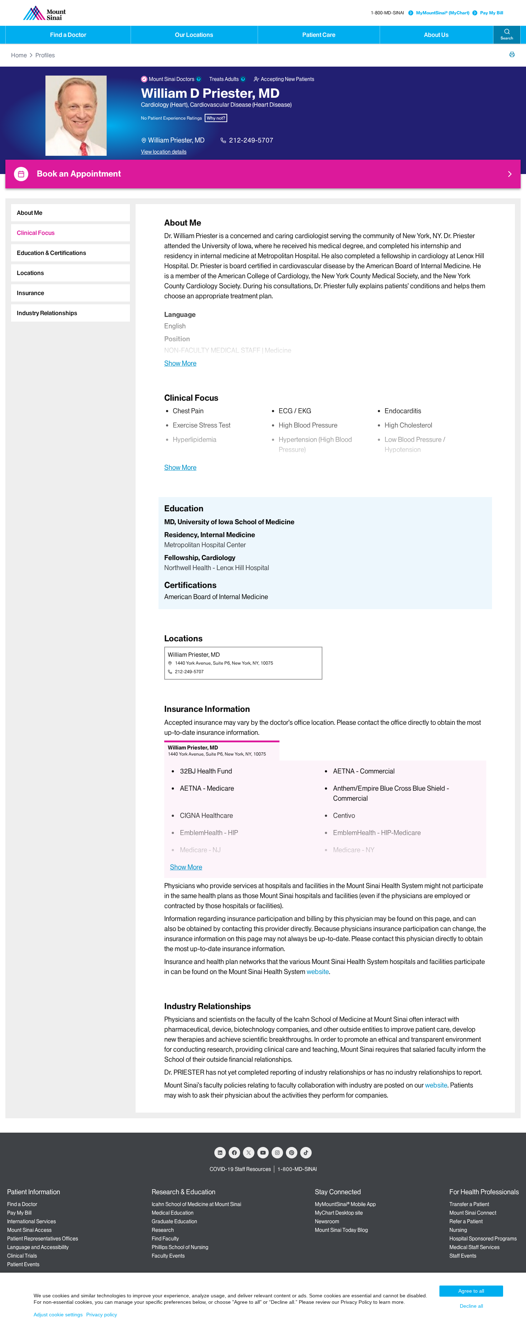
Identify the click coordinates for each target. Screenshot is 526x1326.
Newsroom (327, 1221)
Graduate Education (174, 1221)
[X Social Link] (248, 1152)
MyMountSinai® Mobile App (345, 1204)
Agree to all (471, 1291)
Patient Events (23, 1264)
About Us (436, 34)
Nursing (458, 1230)
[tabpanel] (325, 292)
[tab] (70, 212)
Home (19, 55)
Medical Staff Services (474, 1247)
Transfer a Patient (469, 1204)
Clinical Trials (22, 1256)
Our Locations (194, 34)
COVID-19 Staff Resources (240, 1169)
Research (163, 1230)
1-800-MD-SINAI (387, 12)
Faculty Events (168, 1256)
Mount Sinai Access (29, 1230)
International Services (31, 1221)
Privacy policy (101, 1314)
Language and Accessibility (38, 1247)
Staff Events (462, 1256)
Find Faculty (165, 1238)
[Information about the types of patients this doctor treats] (243, 79)
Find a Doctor (68, 34)
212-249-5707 (251, 140)
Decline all (471, 1306)
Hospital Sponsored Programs (483, 1238)
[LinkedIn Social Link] (220, 1152)
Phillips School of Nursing (180, 1247)
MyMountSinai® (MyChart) (442, 12)
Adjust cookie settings (58, 1314)
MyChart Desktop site (339, 1213)
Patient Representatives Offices (42, 1238)
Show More (180, 363)
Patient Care (318, 34)
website (318, 972)
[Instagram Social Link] (277, 1152)
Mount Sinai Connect (472, 1213)
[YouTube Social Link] (263, 1152)
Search (507, 38)
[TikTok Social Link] (306, 1152)
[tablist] (67, 260)
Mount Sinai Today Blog (341, 1230)
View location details (163, 152)
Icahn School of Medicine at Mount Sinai (196, 1204)
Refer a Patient (466, 1221)
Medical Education (173, 1213)
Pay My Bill (491, 12)
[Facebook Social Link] (234, 1152)
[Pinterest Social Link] (291, 1152)
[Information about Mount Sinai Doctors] (198, 79)
